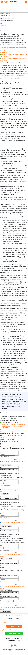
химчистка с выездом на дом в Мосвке (11, 371)
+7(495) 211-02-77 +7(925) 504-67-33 (15, 623)
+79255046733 (13, 1)
